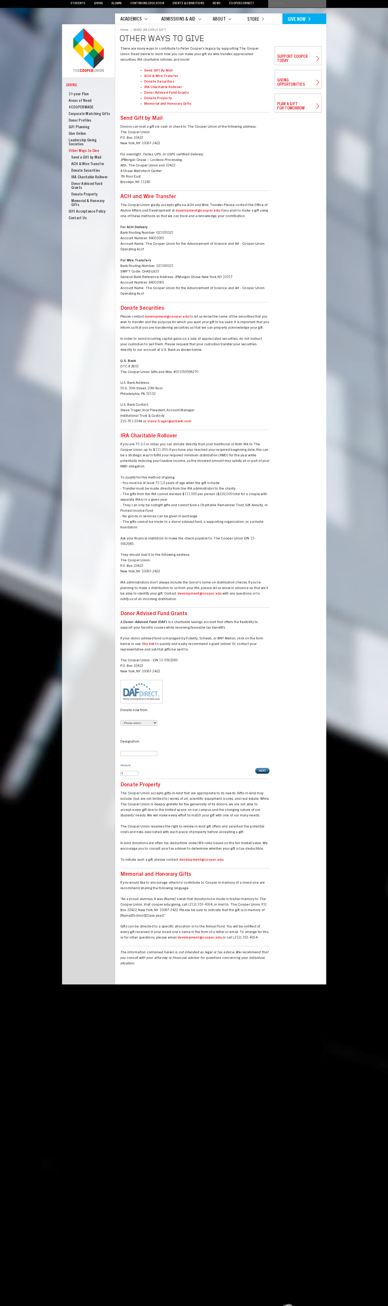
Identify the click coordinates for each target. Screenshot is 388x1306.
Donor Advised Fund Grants (166, 93)
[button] (262, 771)
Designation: (130, 742)
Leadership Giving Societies (83, 142)
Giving (98, 3)
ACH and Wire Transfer (148, 197)
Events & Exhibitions (188, 3)
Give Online (77, 134)
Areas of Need (80, 101)
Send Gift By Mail (158, 71)
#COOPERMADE (81, 107)
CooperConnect (241, 3)
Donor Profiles (80, 121)
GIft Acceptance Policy (87, 212)
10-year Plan (79, 94)
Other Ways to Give (84, 151)
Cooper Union (88, 50)
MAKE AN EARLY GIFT (150, 30)
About (219, 19)
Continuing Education (147, 3)
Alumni (116, 3)
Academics (131, 19)
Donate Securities (85, 171)
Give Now (297, 19)
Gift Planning (79, 127)
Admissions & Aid (178, 19)
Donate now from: (134, 710)
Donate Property (84, 195)
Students (78, 3)
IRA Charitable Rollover (89, 177)
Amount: (125, 765)
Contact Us (78, 218)
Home (124, 30)
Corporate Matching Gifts (89, 114)
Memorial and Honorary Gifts (168, 104)
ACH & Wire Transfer (88, 164)
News (217, 3)
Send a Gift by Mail (86, 158)
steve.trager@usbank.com (169, 421)
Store (253, 19)
